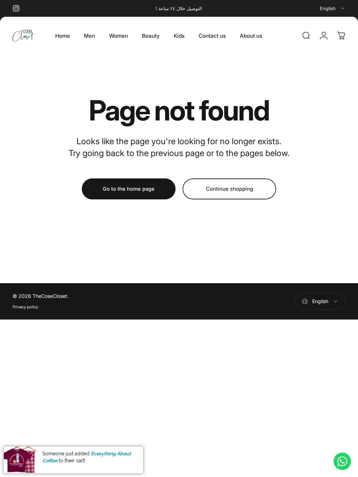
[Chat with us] (342, 461)
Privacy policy (25, 306)
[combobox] (332, 8)
